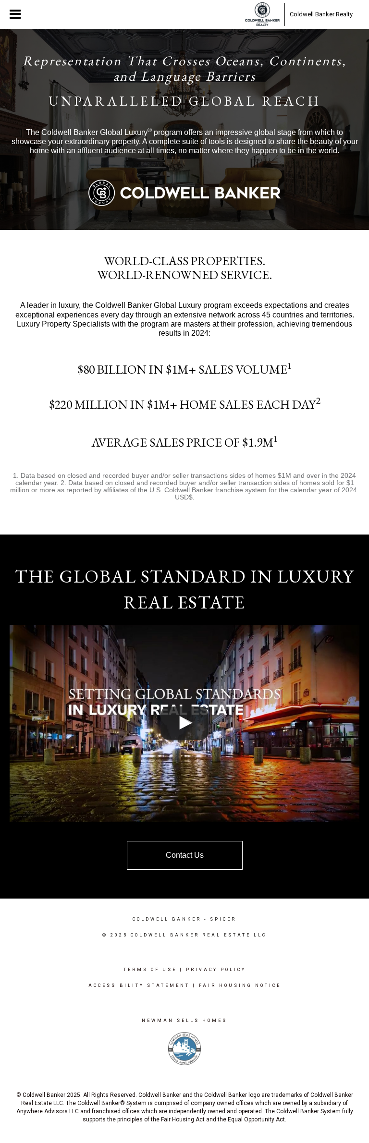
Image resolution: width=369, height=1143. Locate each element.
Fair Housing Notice (240, 985)
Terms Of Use (150, 969)
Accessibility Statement (139, 985)
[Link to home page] (262, 14)
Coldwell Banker (167, 919)
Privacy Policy (216, 969)
